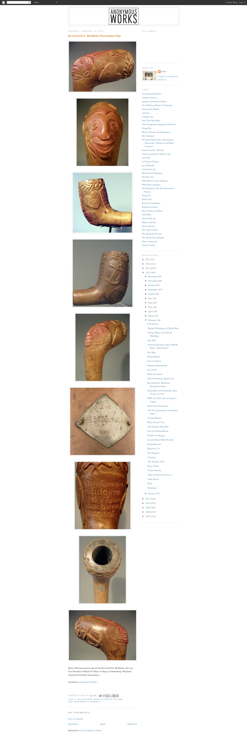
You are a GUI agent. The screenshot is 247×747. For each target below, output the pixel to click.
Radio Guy (147, 199)
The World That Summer (153, 237)
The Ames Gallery (150, 229)
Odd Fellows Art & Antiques (155, 180)
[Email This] (104, 695)
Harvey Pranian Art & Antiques (156, 132)
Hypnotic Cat (153, 448)
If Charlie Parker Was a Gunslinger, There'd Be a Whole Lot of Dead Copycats (158, 143)
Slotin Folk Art (149, 218)
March (151, 315)
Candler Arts (147, 116)
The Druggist (153, 452)
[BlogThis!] (107, 695)
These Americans (149, 241)
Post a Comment (75, 718)
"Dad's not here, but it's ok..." (160, 474)
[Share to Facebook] (114, 695)
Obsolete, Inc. (148, 176)
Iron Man (151, 352)
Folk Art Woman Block (157, 430)
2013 (148, 268)
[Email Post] (100, 696)
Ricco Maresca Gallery (152, 210)
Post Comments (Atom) (90, 730)
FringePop (146, 128)
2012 (148, 272)
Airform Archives (149, 97)
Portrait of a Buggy (156, 435)
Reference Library (150, 206)
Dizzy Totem (153, 465)
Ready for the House (151, 203)
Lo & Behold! (148, 165)
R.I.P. (149, 483)
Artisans (145, 112)
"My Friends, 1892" (156, 461)
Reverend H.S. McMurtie (87, 702)
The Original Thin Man (158, 426)
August (151, 293)
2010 (148, 503)
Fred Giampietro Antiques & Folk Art (159, 124)
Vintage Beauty (154, 417)
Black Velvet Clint (155, 422)
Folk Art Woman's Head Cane (160, 378)
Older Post (132, 723)
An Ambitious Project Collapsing (157, 105)
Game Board (153, 479)
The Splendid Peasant (152, 233)
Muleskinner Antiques (152, 172)
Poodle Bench (153, 356)
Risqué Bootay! (154, 444)
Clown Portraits (154, 470)
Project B (146, 195)
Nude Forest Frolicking (157, 405)
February (152, 320)
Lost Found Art (149, 169)
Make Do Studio (154, 374)
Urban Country (149, 245)
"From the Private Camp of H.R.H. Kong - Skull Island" (162, 346)
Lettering (151, 457)
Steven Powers (148, 226)
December (153, 276)
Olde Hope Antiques (151, 184)
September (153, 289)
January (152, 493)
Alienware (152, 487)
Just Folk (146, 157)
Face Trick (152, 369)
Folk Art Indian (154, 360)
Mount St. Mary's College (107, 699)
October (152, 285)
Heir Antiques (148, 135)
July (150, 298)
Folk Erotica (153, 323)
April (150, 311)
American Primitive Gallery (154, 101)
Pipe (70, 702)
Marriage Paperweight (157, 365)
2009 (148, 507)
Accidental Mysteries (151, 93)
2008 (148, 511)
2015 (148, 259)
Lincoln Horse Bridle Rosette (160, 439)
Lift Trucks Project (150, 161)
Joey (164, 71)
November (153, 280)
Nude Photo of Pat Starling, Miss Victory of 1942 (162, 392)
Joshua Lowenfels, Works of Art (156, 153)
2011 (148, 498)
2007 (148, 516)
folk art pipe (84, 699)
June (150, 302)
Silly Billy (147, 214)
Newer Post (73, 723)
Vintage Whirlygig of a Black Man (163, 328)
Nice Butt (151, 340)
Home (103, 723)
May (150, 306)
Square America (149, 222)
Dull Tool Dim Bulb (151, 120)
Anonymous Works (88, 681)
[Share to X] (111, 695)
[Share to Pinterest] (117, 695)
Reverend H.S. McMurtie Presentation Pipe (94, 36)
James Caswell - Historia (153, 150)
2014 (148, 263)
